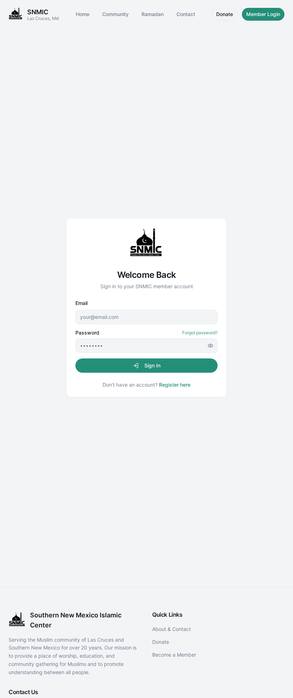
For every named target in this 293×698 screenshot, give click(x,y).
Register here (174, 385)
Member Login (263, 14)
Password (87, 332)
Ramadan (152, 14)
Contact (186, 14)
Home (82, 14)
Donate (224, 14)
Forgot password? (200, 332)
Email (81, 303)
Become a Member (174, 655)
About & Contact (171, 629)
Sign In (152, 365)
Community (115, 14)
